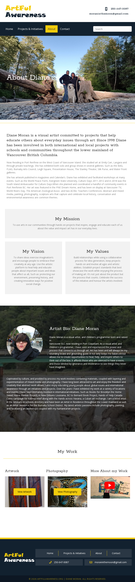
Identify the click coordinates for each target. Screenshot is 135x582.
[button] (25, 491)
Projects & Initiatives (30, 29)
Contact (65, 29)
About (51, 29)
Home (9, 29)
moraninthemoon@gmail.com (108, 13)
